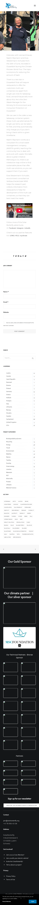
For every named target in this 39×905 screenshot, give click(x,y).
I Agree (32, 901)
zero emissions (17, 537)
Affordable (7, 501)
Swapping (12, 534)
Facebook (12, 228)
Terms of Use (10, 879)
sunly (5, 534)
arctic (14, 501)
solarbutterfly (20, 525)
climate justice (8, 507)
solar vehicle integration (19, 531)
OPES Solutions (20, 522)
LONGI (12, 236)
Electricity (14, 513)
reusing (6, 525)
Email (5, 302)
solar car (29, 525)
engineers (6, 516)
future (20, 516)
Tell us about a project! (13, 865)
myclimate (23, 236)
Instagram (20, 228)
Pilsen (28, 522)
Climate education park (26, 504)
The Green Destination (27, 534)
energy (29, 513)
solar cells (7, 528)
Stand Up (31, 531)
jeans (16, 519)
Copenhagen (27, 507)
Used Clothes (7, 537)
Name (6, 292)
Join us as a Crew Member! (15, 855)
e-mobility (31, 510)
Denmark (23, 510)
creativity (6, 510)
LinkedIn (27, 228)
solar (12, 525)
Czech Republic (15, 510)
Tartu (18, 534)
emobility (22, 513)
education (6, 513)
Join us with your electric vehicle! (17, 858)
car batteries (7, 504)
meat (21, 519)
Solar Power (7, 531)
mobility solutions (9, 522)
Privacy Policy (10, 876)
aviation (20, 501)
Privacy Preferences (6, 901)
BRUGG (26, 501)
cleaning (15, 504)
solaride (24, 528)
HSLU (17, 236)
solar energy (16, 528)
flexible (14, 516)
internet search (8, 519)
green (25, 516)
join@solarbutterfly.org (11, 821)
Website (6, 312)
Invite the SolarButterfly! (14, 861)
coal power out (18, 507)
